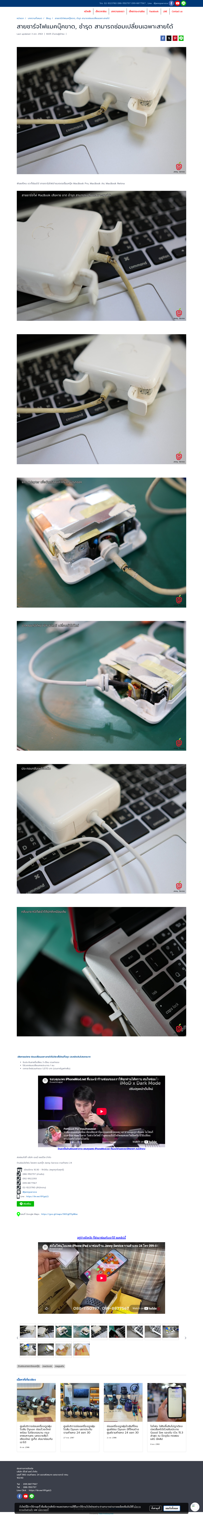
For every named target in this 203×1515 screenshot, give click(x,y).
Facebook (154, 11)
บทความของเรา (117, 11)
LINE (165, 11)
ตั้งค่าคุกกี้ (155, 1508)
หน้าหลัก (87, 11)
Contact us (177, 11)
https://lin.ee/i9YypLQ (37, 1196)
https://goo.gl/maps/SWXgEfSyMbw (59, 1214)
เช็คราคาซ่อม (101, 11)
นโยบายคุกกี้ (43, 1509)
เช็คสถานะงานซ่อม (137, 11)
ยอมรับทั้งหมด (172, 1508)
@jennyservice (30, 1192)
